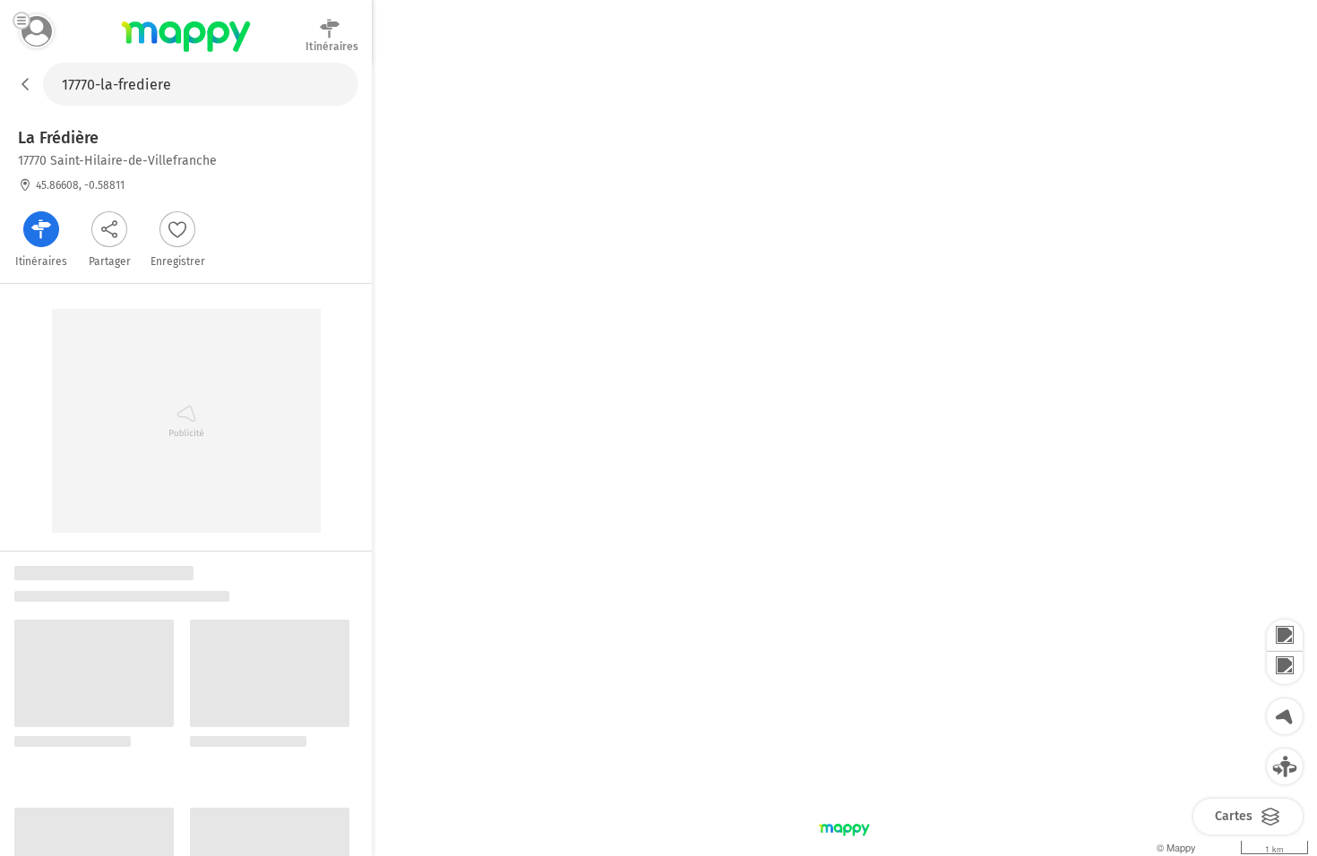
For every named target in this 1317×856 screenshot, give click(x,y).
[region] (844, 459)
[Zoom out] (1285, 668)
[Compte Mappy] (37, 31)
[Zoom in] (1285, 636)
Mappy (186, 53)
